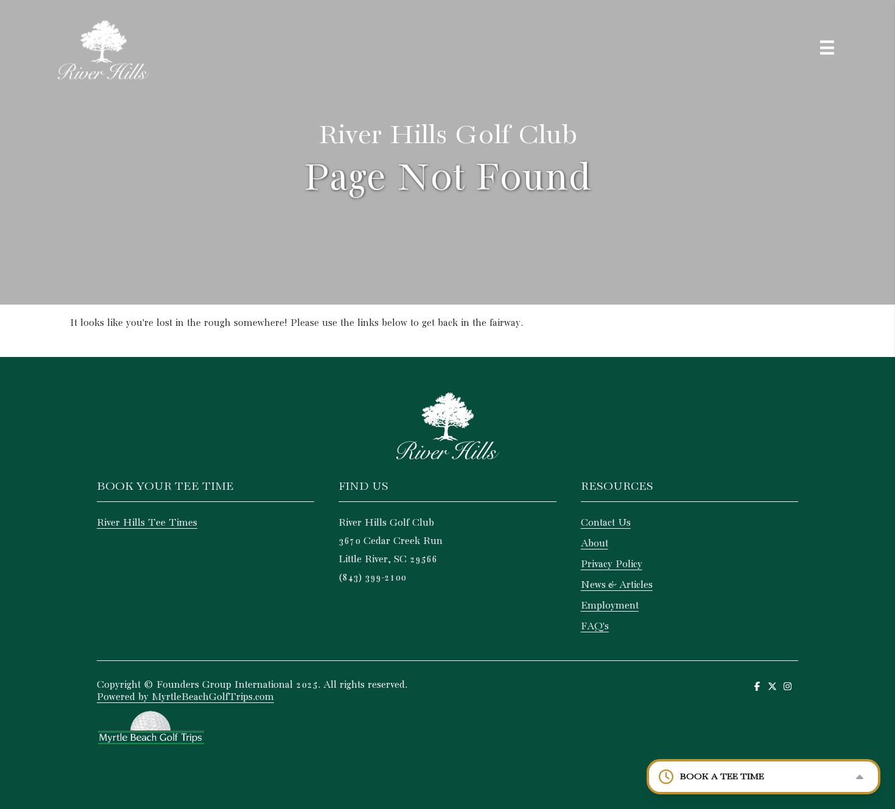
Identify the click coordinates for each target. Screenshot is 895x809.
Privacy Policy (611, 564)
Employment (610, 606)
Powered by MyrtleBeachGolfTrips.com (185, 697)
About (594, 543)
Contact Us (606, 523)
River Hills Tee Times (147, 523)
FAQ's (595, 626)
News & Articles (617, 585)
